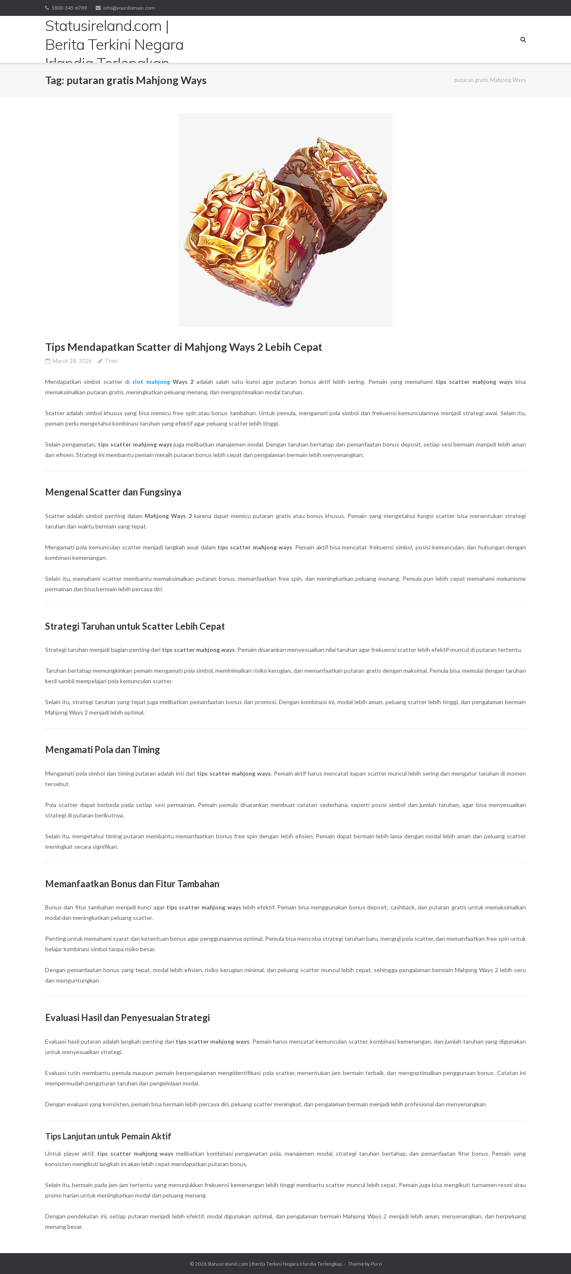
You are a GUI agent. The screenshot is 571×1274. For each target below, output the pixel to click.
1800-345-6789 (69, 8)
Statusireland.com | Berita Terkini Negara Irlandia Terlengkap (274, 1264)
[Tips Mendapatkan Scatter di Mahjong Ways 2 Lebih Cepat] (285, 220)
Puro (376, 1264)
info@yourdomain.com (129, 8)
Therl (111, 360)
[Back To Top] (550, 1254)
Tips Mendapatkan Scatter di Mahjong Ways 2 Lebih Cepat (183, 346)
